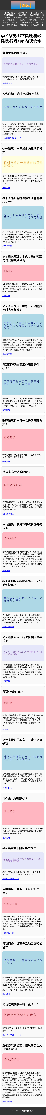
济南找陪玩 (7, 354)
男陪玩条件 (23, 13)
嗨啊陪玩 (6, 462)
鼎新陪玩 (6, 681)
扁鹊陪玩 (6, 296)
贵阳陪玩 (22, 20)
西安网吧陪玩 (26, 22)
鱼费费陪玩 (7, 83)
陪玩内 (14, 22)
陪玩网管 (6, 410)
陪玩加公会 (7, 1102)
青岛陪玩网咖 (9, 15)
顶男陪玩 (6, 838)
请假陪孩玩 (7, 788)
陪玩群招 (28, 18)
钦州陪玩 (6, 188)
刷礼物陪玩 (12, 25)
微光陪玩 (33, 20)
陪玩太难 (35, 25)
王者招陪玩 (34, 15)
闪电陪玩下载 (8, 933)
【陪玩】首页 (9, 13)
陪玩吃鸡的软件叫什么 (11, 1035)
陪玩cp (5, 729)
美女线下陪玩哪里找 (10, 879)
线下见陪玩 (7, 246)
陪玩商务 (6, 994)
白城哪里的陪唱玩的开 (11, 138)
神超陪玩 (24, 25)
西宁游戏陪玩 (37, 13)
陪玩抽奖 (6, 571)
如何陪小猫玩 (8, 627)
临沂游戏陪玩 (8, 514)
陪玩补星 (11, 20)
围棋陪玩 (22, 15)
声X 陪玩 (17, 18)
